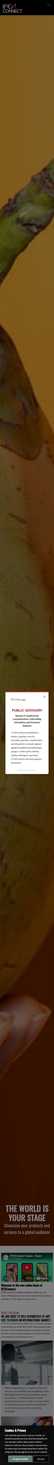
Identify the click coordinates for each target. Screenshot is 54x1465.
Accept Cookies (20, 1459)
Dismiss (41, 1459)
